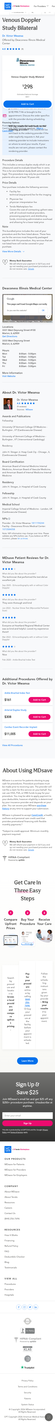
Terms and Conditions (27, 1386)
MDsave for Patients (14, 1164)
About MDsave (12, 1191)
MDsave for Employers (16, 1175)
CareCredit (37, 815)
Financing (9, 1240)
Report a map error (46, 321)
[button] (14, 251)
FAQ (7, 1251)
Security (27, 1392)
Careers (8, 1207)
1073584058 (8, 529)
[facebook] (18, 1307)
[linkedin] (35, 1307)
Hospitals (9, 1294)
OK (43, 310)
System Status (27, 1404)
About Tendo (11, 1197)
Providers (9, 1289)
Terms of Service (16, 1132)
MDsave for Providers (15, 1169)
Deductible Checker (15, 1256)
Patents (27, 1398)
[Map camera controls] (48, 316)
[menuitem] (41, 6)
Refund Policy (11, 1246)
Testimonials (11, 1267)
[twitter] (30, 1307)
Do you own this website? (17, 311)
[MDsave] (17, 6)
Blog (7, 1262)
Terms (36, 321)
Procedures (10, 1284)
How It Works (11, 1235)
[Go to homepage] (17, 1149)
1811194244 (37, 523)
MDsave (29, 409)
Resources (10, 1202)
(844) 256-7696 (27, 1002)
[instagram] (24, 1307)
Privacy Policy (27, 1380)
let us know (23, 538)
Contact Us (10, 1213)
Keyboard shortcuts (8, 321)
